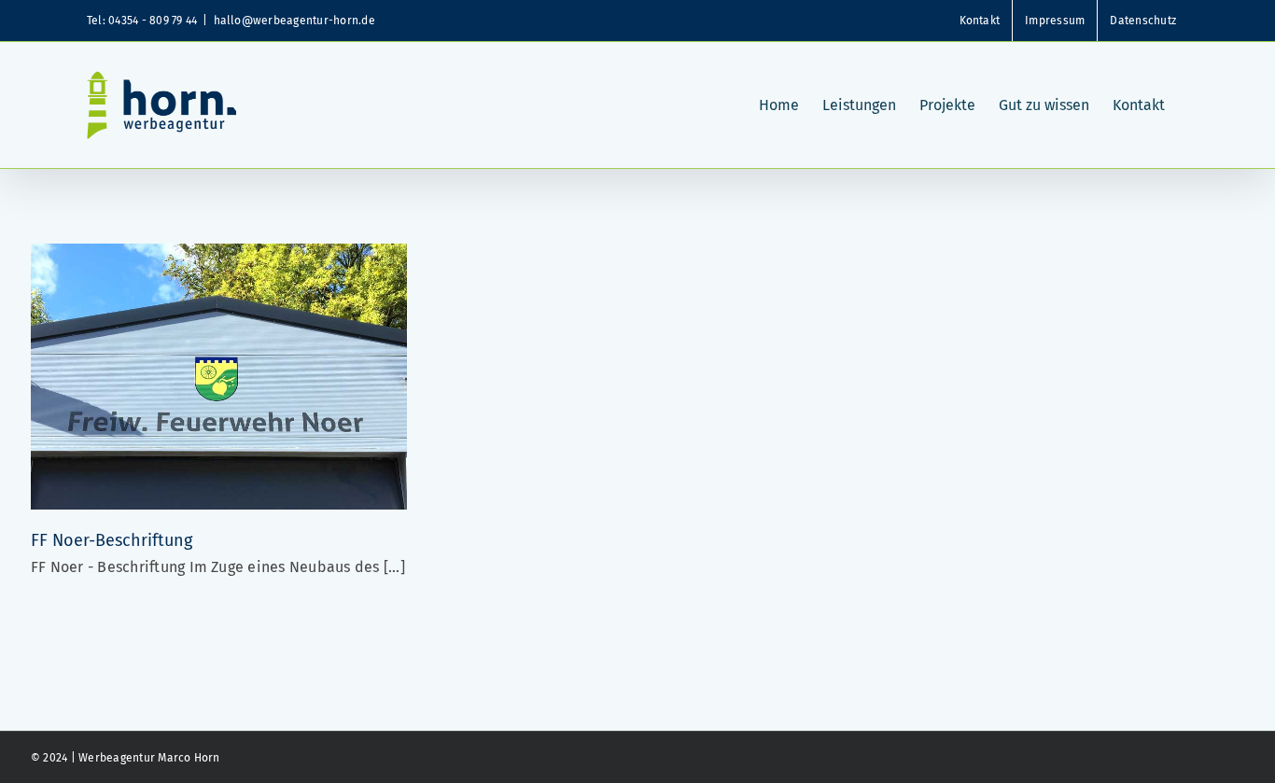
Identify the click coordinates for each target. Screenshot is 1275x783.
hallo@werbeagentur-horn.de (294, 20)
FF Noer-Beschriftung (111, 540)
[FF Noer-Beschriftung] (219, 256)
